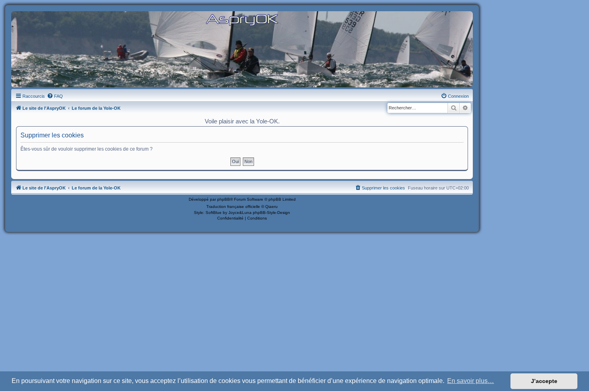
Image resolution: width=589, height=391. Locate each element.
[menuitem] (55, 96)
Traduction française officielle (233, 206)
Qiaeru (271, 206)
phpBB (223, 199)
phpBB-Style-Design (271, 212)
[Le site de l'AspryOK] (242, 19)
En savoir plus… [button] (470, 380)
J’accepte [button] (544, 381)
